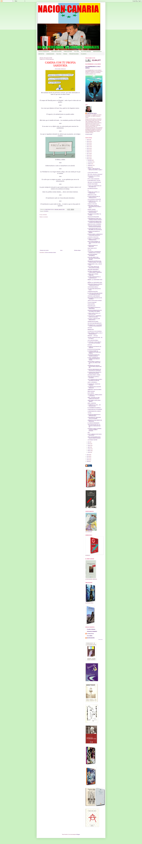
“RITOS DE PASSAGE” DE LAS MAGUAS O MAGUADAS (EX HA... (94, 425)
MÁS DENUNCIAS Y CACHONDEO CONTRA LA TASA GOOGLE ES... (95, 326)
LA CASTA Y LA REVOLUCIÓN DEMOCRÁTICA (94, 319)
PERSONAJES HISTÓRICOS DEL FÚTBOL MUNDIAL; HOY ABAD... (95, 262)
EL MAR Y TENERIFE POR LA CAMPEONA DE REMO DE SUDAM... (94, 358)
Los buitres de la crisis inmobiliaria (95, 331)
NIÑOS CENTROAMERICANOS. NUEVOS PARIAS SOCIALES (94, 438)
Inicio (61, 250)
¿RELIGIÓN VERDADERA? (93, 269)
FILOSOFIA (83, 54)
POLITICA (58, 54)
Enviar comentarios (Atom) (50, 252)
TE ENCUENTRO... (91, 304)
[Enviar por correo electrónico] (67, 209)
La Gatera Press (90, 633)
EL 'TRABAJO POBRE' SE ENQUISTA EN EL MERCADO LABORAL (94, 352)
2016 (88, 155)
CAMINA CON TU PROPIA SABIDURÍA (93, 275)
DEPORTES (41, 54)
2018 (88, 151)
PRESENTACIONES (74, 54)
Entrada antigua (77, 250)
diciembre (90, 160)
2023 (88, 143)
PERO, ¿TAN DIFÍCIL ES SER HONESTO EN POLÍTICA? (94, 398)
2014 (88, 158)
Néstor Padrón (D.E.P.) (92, 248)
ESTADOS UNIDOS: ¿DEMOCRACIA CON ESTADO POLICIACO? (95, 235)
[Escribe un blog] (69, 209)
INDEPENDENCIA (97, 51)
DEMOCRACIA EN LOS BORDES (94, 224)
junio (89, 443)
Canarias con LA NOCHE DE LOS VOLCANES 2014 (94, 186)
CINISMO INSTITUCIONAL (93, 321)
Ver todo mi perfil (88, 134)
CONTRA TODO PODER (92, 184)
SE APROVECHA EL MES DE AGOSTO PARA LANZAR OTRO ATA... (94, 366)
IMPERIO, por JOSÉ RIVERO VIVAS (95, 282)
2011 (88, 458)
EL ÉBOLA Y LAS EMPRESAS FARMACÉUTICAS (94, 239)
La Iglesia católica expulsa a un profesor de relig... (94, 314)
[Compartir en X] (70, 209)
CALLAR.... (90, 250)
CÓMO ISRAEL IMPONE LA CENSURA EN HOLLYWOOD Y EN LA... (94, 206)
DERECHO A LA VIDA (92, 194)
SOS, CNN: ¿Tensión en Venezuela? (95, 174)
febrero (89, 450)
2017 (88, 153)
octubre (89, 163)
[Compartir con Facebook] (72, 209)
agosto (89, 167)
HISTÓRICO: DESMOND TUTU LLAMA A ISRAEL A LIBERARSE (95, 272)
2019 (88, 150)
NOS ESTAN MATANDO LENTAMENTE (92, 255)
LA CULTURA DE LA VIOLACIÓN (94, 199)
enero (89, 452)
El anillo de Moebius (91, 629)
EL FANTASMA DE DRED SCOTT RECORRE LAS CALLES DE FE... (95, 229)
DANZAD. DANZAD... (92, 209)
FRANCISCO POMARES (92, 631)
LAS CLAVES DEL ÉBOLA (93, 340)
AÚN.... (89, 432)
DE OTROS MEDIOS (86, 51)
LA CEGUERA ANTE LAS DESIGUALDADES (93, 212)
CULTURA (76, 51)
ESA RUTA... (90, 344)
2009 (88, 461)
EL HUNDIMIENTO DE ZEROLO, (94, 407)
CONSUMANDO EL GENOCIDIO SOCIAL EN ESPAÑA (94, 418)
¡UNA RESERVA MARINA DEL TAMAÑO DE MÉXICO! (94, 355)
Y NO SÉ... (90, 412)
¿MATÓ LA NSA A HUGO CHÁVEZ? (95, 300)
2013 (88, 454)
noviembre (90, 162)
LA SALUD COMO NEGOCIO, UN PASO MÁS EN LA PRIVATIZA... (94, 370)
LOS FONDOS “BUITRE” (92, 439)
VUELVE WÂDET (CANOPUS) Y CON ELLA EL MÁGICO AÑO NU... (94, 362)
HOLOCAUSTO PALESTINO (93, 216)
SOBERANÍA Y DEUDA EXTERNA (94, 389)
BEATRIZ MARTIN (90, 637)
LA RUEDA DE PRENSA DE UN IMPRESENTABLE (94, 415)
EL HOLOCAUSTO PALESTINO (94, 349)
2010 (88, 459)
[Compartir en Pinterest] (73, 209)
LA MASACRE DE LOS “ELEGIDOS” (95, 409)
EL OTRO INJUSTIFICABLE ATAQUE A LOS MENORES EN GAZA (95, 294)
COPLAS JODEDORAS (43, 51)
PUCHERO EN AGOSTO (92, 188)
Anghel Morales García (92, 113)
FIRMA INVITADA (68, 51)
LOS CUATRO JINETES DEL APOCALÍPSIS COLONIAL (93, 267)
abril (89, 447)
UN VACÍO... (90, 327)
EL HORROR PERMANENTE (93, 423)
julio (89, 442)
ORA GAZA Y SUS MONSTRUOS (94, 182)
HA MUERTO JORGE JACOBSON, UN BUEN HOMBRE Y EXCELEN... (94, 429)
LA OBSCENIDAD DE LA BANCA (94, 411)
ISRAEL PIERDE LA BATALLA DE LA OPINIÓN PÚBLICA (95, 334)
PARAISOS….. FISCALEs (93, 335)
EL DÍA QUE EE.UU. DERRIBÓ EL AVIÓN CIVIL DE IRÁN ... (94, 316)
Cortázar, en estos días (92, 203)
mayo (89, 445)
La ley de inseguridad (92, 302)
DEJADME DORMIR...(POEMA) (94, 374)
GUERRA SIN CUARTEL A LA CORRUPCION (93, 193)
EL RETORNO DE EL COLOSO (94, 180)
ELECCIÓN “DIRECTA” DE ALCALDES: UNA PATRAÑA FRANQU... (94, 258)
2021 (88, 146)
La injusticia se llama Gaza (93, 237)
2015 (88, 157)
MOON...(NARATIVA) (92, 403)
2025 (88, 139)
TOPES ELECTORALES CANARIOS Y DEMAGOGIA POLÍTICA (95, 285)
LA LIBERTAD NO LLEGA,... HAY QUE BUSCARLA (94, 202)
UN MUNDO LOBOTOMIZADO (94, 296)
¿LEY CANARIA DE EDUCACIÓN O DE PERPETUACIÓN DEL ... (95, 380)
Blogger (78, 834)
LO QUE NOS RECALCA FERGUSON (93, 246)
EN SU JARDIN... (91, 393)
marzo (89, 448)
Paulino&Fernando (91, 305)
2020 (88, 148)
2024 (88, 141)
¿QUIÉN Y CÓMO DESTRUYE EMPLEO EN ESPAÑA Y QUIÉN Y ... (95, 169)
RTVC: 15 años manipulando (93, 178)
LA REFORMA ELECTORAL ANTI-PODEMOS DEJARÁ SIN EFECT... (95, 219)
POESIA (65, 54)
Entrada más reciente (44, 250)
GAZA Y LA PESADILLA (92, 382)
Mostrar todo (100, 639)
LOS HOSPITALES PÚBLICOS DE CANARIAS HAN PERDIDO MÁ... (95, 222)
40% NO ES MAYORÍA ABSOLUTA (94, 323)
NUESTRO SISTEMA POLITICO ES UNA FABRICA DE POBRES (95, 311)
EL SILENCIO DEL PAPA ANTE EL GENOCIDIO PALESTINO (94, 373)
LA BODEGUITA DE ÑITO (93, 291)
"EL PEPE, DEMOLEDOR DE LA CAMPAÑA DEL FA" (94, 277)
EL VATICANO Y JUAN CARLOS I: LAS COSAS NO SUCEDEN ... (94, 343)
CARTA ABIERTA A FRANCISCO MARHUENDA (94, 308)
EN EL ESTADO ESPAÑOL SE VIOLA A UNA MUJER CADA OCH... (94, 242)
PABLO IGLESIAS (91, 391)
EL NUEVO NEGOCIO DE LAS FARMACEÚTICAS (94, 197)
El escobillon (89, 635)
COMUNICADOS (50, 54)
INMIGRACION (91, 329)
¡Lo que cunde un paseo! (93, 172)
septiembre (90, 165)
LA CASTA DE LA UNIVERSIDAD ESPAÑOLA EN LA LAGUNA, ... (94, 252)
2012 (88, 456)
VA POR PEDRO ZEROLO (93, 287)
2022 (88, 144)
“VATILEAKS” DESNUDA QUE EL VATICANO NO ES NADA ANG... (94, 226)
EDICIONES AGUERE (56, 51)
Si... (88, 190)
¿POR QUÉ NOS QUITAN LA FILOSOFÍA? (93, 377)
